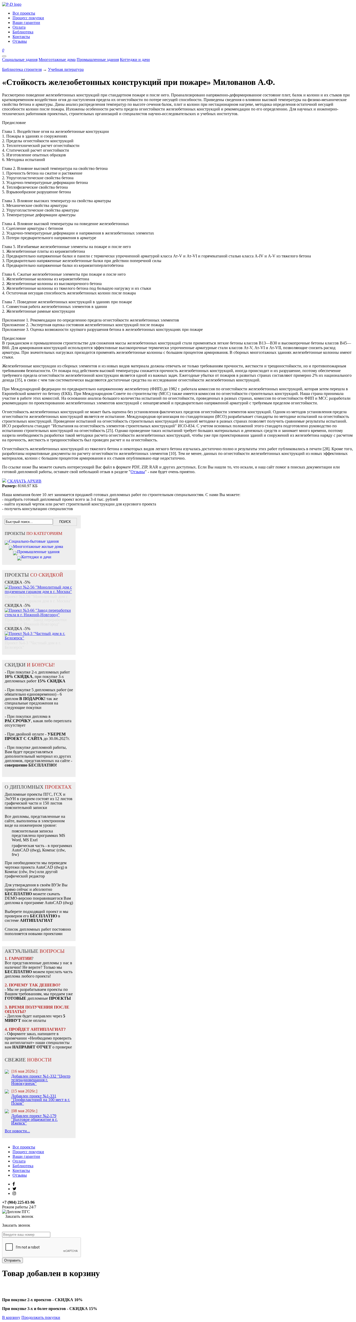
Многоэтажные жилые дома (38, 546)
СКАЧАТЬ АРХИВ (24, 481)
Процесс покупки (28, 1152)
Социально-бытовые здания (34, 541)
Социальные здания (20, 59)
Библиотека (23, 1166)
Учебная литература (66, 69)
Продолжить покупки (40, 1317)
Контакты (21, 1170)
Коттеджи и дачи (135, 59)
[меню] (4, 56)
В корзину (11, 1317)
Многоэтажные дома (57, 59)
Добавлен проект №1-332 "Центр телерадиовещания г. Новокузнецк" (40, 1080)
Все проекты (24, 1147)
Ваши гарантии (26, 1156)
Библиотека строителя (22, 69)
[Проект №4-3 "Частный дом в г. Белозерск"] (39, 633)
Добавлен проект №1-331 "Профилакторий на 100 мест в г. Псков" (40, 1099)
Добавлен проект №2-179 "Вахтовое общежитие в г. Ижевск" (34, 1119)
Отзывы (138, 472)
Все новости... (17, 1131)
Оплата (19, 1161)
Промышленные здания (98, 59)
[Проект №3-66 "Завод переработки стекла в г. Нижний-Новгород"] (39, 610)
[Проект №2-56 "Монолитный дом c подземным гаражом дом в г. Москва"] (39, 586)
